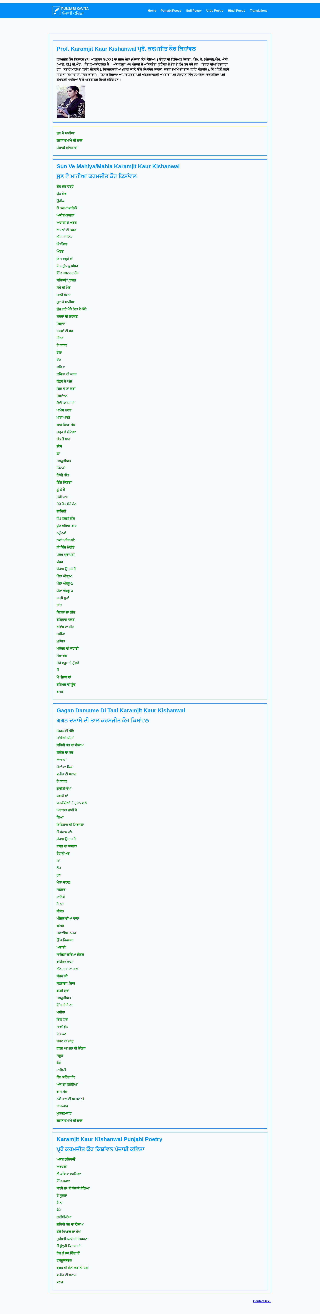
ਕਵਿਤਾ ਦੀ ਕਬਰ (66, 374)
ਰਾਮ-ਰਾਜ (62, 1106)
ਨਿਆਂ (60, 817)
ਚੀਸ (59, 446)
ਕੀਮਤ (60, 926)
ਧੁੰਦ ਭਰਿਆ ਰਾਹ (67, 526)
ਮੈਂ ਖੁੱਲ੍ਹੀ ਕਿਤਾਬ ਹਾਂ (68, 1246)
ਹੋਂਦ (59, 360)
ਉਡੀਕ (60, 201)
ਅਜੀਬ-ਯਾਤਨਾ (65, 215)
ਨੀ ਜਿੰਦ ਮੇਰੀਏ (65, 547)
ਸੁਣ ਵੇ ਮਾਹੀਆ (66, 133)
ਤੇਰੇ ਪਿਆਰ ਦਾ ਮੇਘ (69, 1231)
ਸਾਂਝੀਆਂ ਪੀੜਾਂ (65, 738)
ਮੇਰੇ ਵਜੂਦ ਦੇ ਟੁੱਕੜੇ (68, 663)
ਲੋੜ (59, 868)
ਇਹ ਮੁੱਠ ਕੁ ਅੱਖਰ (67, 266)
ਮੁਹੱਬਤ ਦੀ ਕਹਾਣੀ (68, 648)
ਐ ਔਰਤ (62, 244)
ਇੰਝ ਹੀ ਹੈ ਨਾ (64, 1005)
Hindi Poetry (236, 10)
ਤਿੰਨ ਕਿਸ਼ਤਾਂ (64, 482)
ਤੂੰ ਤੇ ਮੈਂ (61, 490)
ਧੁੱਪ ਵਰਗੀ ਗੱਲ (66, 518)
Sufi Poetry (194, 10)
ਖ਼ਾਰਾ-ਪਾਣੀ (63, 417)
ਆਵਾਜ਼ (61, 760)
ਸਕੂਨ (60, 1055)
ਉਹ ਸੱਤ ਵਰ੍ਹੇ (65, 186)
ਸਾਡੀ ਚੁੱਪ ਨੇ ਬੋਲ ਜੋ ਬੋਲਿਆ (73, 1188)
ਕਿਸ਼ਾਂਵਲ (62, 396)
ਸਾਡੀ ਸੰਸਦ (64, 295)
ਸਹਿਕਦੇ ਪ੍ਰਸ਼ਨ (66, 280)
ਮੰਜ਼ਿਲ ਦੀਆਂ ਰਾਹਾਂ (68, 918)
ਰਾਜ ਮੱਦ (62, 1092)
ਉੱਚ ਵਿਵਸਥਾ (65, 940)
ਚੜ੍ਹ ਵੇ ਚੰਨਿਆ (66, 432)
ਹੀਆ (60, 338)
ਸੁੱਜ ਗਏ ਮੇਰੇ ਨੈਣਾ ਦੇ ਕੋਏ (71, 309)
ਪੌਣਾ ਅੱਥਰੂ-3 (65, 591)
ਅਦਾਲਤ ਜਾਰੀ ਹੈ (67, 810)
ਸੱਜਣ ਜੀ (62, 976)
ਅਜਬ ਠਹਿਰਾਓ (66, 1159)
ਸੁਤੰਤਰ (61, 889)
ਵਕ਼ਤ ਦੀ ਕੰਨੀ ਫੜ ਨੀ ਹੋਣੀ (73, 1268)
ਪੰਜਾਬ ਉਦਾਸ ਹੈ (66, 569)
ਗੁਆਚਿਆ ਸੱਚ (66, 425)
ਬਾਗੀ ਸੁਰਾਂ (63, 598)
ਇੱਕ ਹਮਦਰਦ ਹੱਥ (68, 273)
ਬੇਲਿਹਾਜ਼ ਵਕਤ (66, 619)
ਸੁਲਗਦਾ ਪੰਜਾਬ (66, 983)
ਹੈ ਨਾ (60, 1203)
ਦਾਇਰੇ (61, 897)
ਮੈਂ (58, 670)
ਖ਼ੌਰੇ (59, 1210)
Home (152, 10)
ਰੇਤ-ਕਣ (61, 1034)
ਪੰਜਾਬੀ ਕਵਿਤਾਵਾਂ (67, 148)
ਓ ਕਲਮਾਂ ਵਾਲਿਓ (67, 208)
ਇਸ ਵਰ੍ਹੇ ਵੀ (65, 259)
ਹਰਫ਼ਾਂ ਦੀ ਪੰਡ (65, 331)
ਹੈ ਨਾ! (60, 904)
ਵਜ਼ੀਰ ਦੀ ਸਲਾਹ (66, 774)
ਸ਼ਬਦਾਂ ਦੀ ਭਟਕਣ (67, 316)
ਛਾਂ (58, 453)
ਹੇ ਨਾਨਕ (62, 345)
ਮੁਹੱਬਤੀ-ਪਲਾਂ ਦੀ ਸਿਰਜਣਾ (72, 1239)
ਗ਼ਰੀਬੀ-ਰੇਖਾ (64, 788)
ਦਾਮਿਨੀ (61, 511)
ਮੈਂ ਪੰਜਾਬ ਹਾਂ (64, 677)
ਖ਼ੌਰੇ (59, 1063)
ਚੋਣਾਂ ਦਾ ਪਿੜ (65, 767)
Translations (258, 10)
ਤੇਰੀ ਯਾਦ (62, 497)
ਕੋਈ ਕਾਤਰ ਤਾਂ (65, 403)
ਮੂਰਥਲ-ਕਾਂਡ (64, 1113)
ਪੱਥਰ (60, 562)
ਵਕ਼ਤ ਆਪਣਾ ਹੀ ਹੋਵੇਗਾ (71, 1048)
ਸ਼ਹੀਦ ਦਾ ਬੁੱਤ (65, 752)
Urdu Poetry (214, 10)
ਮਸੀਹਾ (61, 634)
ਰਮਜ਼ (60, 692)
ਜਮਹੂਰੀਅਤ (64, 461)
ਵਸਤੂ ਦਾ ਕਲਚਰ (67, 846)
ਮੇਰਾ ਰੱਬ (62, 656)
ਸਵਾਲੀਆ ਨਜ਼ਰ (66, 933)
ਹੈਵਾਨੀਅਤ (63, 853)
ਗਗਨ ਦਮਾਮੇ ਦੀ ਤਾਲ (69, 140)
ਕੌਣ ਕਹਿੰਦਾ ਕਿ (66, 1077)
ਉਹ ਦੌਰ (61, 194)
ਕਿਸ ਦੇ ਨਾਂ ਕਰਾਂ (66, 388)
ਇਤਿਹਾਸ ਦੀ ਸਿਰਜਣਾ (70, 825)
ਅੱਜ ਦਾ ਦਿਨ (64, 237)
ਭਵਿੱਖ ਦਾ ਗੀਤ (65, 627)
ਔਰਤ (60, 251)
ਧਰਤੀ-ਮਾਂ (62, 796)
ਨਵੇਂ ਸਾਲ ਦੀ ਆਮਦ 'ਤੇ (70, 1099)
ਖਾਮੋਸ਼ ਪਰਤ (64, 410)
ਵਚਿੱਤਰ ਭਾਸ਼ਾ (65, 962)
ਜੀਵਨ (60, 911)
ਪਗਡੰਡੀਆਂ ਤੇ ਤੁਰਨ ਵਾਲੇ (72, 803)
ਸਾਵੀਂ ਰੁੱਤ (62, 1027)
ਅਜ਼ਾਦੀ (61, 947)
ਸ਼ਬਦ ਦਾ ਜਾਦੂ (65, 1041)
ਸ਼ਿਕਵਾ (61, 324)
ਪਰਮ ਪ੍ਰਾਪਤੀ (66, 555)
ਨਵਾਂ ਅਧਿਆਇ (66, 540)
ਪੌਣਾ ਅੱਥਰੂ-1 (65, 576)
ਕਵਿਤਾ (61, 367)
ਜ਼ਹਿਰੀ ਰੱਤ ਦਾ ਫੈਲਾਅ (70, 745)
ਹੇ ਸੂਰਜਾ (62, 1195)
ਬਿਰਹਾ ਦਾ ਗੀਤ (66, 612)
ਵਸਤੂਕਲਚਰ (64, 1260)
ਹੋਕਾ (59, 352)
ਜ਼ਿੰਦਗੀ (61, 468)
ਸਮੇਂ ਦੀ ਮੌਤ (64, 287)
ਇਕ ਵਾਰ (62, 1019)
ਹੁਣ (59, 875)
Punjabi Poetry (171, 10)
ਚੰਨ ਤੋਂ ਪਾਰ (63, 439)
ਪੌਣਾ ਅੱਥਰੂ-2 (65, 583)
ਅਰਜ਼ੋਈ (62, 1167)
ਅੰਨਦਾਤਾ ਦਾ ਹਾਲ (67, 969)
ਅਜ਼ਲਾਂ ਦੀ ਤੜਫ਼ (66, 230)
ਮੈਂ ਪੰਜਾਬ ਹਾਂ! (64, 832)
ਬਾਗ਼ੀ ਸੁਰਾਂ (63, 991)
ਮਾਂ (58, 861)
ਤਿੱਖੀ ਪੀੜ (63, 475)
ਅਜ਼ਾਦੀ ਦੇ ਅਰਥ (67, 222)
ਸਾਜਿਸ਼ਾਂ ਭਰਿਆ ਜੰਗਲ (70, 954)
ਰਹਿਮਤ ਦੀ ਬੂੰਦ (66, 684)
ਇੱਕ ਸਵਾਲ (63, 1181)
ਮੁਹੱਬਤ (61, 641)
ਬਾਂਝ (59, 605)
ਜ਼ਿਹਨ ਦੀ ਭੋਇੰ (65, 731)
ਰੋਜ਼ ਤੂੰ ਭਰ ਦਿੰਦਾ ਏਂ (68, 1253)
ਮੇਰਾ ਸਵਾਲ (63, 882)
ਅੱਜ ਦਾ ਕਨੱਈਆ (67, 1084)
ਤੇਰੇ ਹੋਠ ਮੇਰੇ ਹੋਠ (66, 504)
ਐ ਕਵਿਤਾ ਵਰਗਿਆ (69, 1174)
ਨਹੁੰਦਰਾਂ (61, 533)
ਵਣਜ (60, 1282)
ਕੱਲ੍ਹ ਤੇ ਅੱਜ (64, 381)
